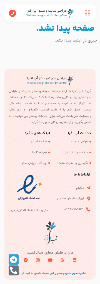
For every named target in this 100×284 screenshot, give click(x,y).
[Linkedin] (74, 260)
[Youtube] (50, 260)
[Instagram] (37, 260)
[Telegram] (14, 259)
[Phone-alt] (14, 270)
